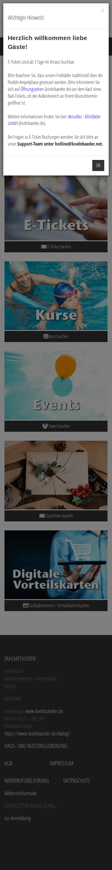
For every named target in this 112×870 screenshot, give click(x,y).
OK (98, 165)
